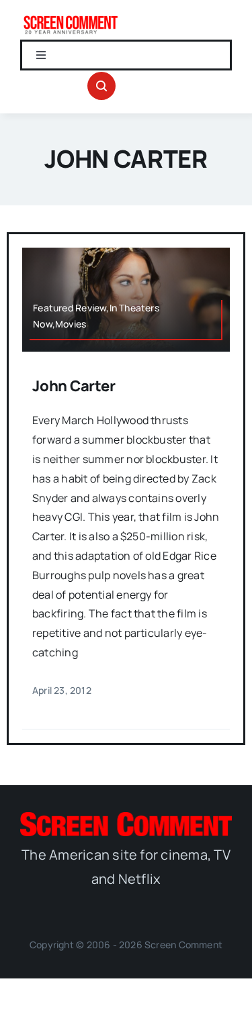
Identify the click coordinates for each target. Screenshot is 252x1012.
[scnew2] (70, 18)
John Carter (74, 386)
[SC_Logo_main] (126, 817)
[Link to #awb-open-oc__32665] (101, 86)
